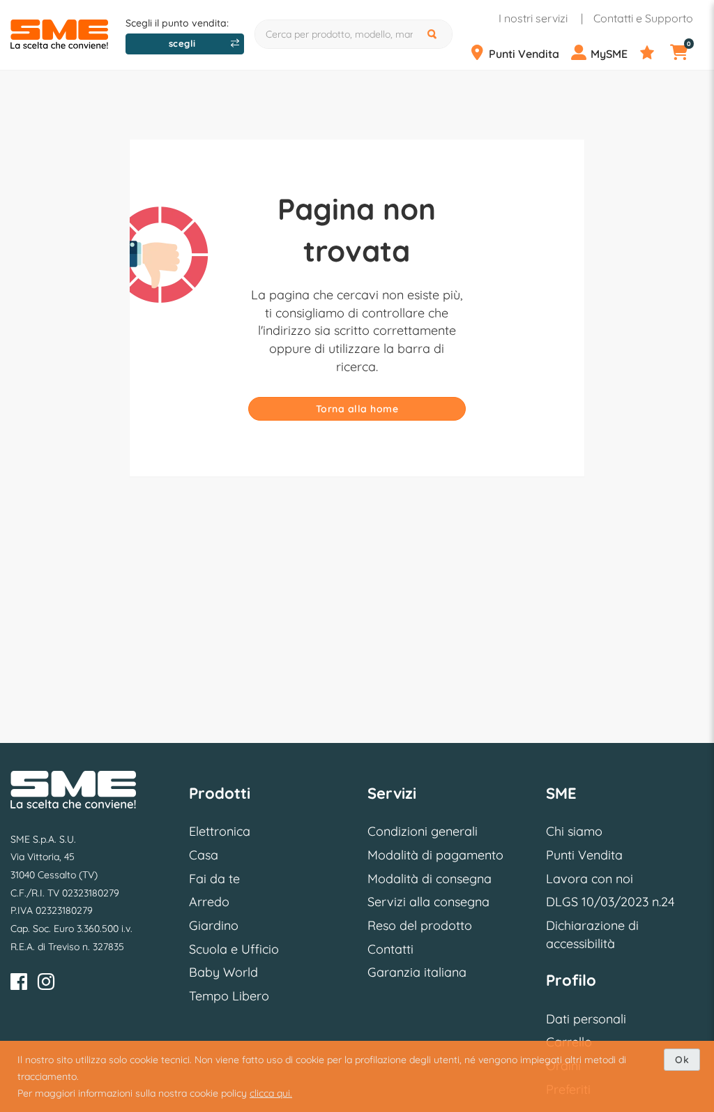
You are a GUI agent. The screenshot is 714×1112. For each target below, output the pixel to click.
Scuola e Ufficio (234, 949)
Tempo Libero (229, 996)
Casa (203, 855)
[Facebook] (18, 984)
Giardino (213, 925)
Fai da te (214, 879)
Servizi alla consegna (428, 902)
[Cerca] (434, 34)
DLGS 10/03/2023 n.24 (610, 902)
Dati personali (586, 1019)
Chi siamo (574, 831)
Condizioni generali (422, 831)
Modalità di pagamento (435, 855)
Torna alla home (357, 409)
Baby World (223, 972)
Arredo (209, 902)
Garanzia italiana (416, 972)
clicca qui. (271, 1093)
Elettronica (219, 831)
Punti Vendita (584, 855)
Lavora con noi (589, 879)
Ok (682, 1059)
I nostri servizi (533, 18)
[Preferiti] (653, 53)
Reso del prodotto (419, 925)
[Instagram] (46, 984)
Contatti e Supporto (643, 18)
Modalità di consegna (429, 879)
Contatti (390, 949)
